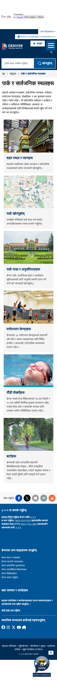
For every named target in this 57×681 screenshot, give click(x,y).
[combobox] (36, 36)
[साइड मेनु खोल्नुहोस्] (51, 46)
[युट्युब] (18, 627)
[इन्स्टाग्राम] (8, 627)
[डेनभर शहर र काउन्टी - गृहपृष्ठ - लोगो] (12, 46)
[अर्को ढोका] (23, 627)
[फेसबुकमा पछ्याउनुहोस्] (3, 627)
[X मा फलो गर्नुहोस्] (13, 627)
